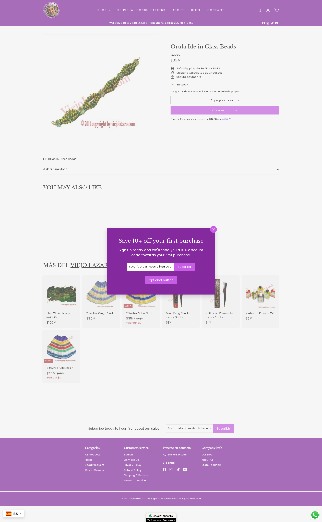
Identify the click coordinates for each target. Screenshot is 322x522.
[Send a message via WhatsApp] (315, 515)
